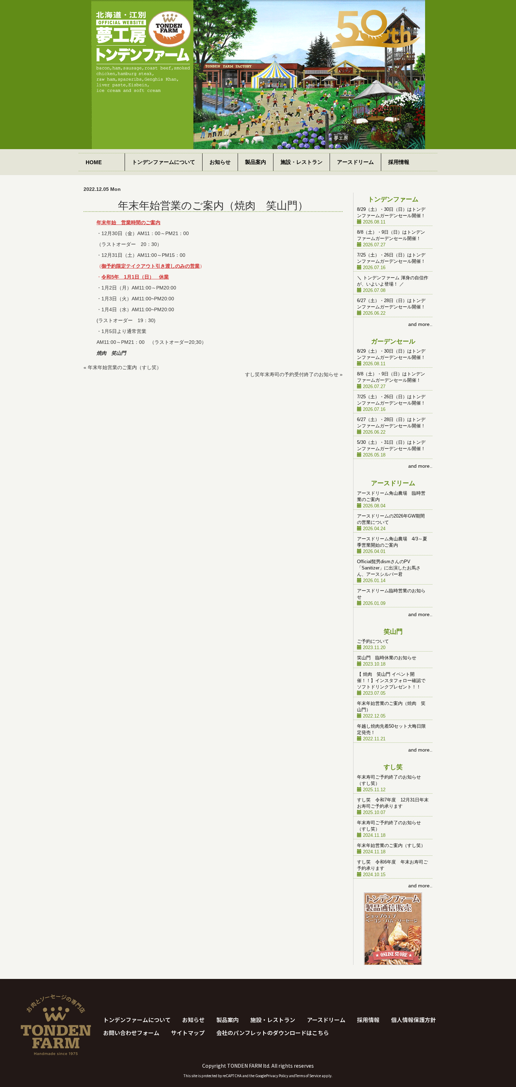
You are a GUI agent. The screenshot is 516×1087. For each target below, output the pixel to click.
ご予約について (373, 641)
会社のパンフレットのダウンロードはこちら (272, 1032)
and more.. (420, 324)
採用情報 (398, 162)
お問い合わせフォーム (131, 1032)
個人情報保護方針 (413, 1019)
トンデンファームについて (163, 162)
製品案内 (255, 162)
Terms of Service (308, 1075)
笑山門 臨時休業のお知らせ (386, 657)
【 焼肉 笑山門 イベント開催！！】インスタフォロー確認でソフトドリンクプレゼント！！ (391, 680)
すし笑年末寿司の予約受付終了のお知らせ (291, 374)
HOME (94, 162)
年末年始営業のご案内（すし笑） (124, 367)
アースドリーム (355, 162)
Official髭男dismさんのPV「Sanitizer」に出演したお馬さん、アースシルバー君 (389, 568)
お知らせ (220, 162)
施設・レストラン (301, 162)
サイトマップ (188, 1032)
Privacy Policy (277, 1075)
